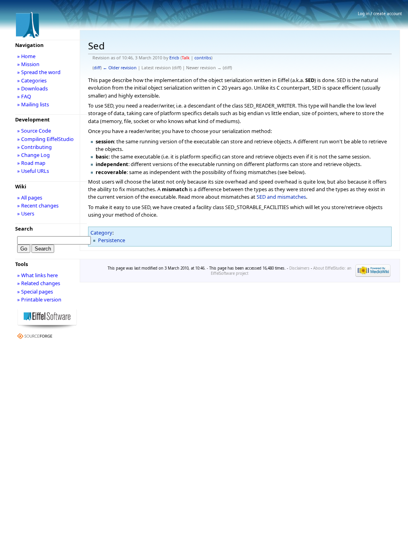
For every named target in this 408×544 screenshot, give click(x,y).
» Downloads (32, 88)
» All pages (29, 197)
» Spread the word (39, 72)
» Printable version (39, 299)
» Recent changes (38, 205)
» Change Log (33, 155)
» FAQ (24, 96)
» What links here (37, 275)
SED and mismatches (281, 196)
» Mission (28, 64)
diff (97, 67)
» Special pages (35, 291)
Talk (186, 58)
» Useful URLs (33, 170)
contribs (202, 58)
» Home (26, 56)
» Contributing (34, 147)
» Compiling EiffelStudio (45, 139)
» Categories (32, 80)
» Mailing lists (33, 104)
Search (24, 228)
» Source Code (34, 130)
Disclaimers (299, 268)
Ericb (174, 58)
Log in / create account (380, 13)
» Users (25, 213)
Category (101, 232)
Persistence (111, 240)
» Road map (31, 162)
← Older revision (120, 67)
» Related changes (38, 283)
